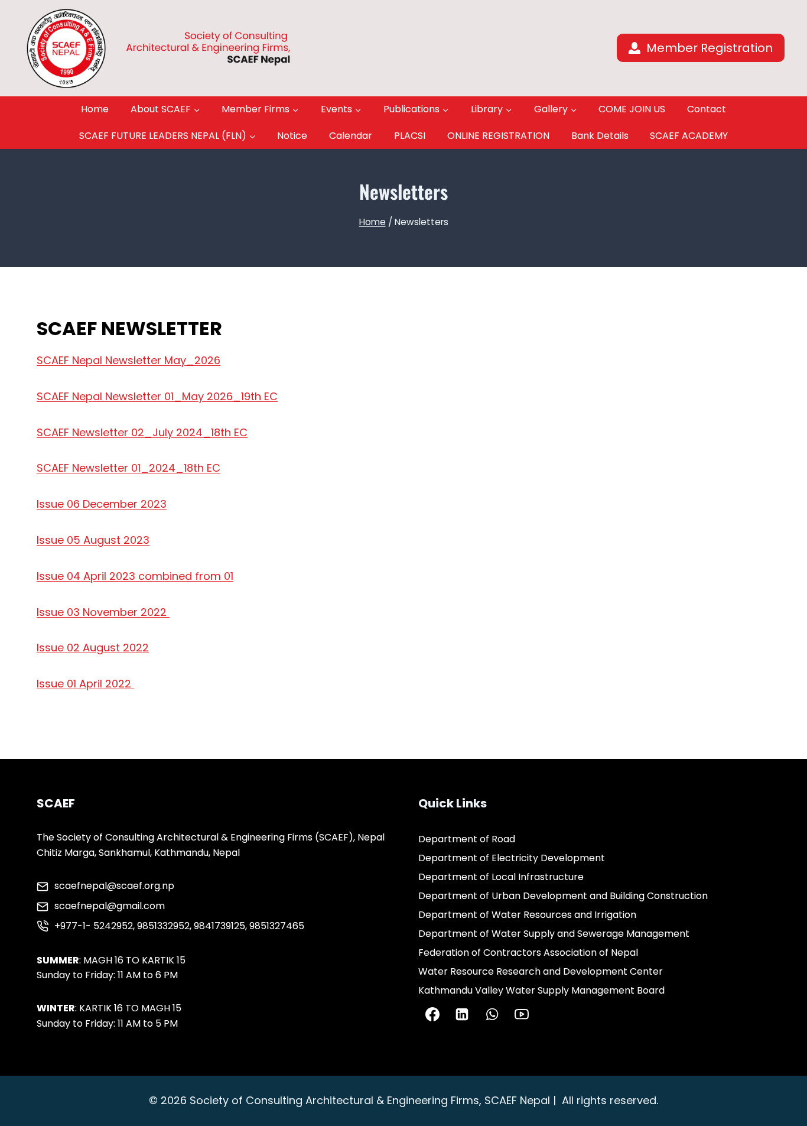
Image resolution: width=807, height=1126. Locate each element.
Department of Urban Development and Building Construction (563, 896)
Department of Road (466, 839)
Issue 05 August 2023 (93, 540)
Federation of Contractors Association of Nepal (528, 952)
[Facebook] (432, 1014)
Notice (292, 135)
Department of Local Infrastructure (501, 877)
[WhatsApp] (492, 1014)
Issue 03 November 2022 (103, 612)
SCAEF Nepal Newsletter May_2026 (128, 360)
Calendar (350, 135)
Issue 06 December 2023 (102, 504)
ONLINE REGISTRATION (498, 135)
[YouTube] (521, 1014)
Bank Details (600, 135)
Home (95, 109)
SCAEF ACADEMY (689, 135)
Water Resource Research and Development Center (540, 971)
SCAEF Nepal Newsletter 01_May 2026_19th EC (157, 396)
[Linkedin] (462, 1014)
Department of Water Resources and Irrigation (527, 914)
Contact (706, 109)
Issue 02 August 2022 (93, 647)
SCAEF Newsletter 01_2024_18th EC (128, 467)
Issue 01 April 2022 (85, 683)
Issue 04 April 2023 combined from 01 (135, 576)
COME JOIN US (631, 109)
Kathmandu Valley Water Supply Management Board (541, 990)
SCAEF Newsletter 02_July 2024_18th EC (142, 432)
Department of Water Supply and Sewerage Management (553, 933)
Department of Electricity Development (511, 858)
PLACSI (409, 135)
